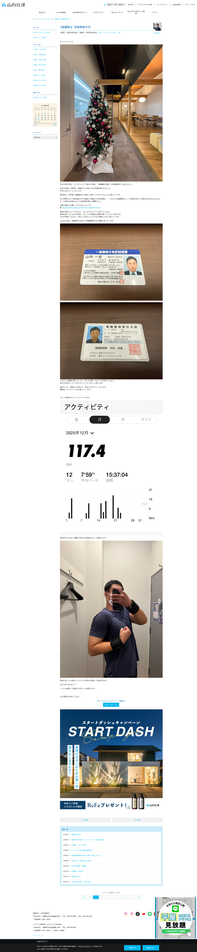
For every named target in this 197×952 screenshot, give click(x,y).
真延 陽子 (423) (40, 65)
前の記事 (85, 820)
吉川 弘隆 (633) (40, 54)
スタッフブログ (190, 4)
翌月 (54, 125)
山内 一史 (116, 32)
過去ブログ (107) (40, 85)
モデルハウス (98, 12)
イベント (155, 12)
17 (39, 117)
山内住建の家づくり (79, 12)
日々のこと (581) (40, 37)
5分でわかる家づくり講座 (136, 12)
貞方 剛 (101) (39, 70)
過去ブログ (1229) (40, 97)
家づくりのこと (105, 32)
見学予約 (131, 4)
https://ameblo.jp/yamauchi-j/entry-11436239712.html (81, 208)
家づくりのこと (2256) (42, 32)
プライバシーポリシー (84, 946)
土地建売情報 (176, 4)
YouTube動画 (61, 12)
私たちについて (117, 12)
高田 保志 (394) (40, 60)
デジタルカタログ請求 (145, 4)
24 (39, 119)
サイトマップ (38, 935)
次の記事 (137, 820)
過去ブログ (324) (40, 80)
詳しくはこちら (112, 705)
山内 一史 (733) (40, 49)
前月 (35, 125)
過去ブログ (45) (39, 75)
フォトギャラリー (162, 4)
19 (45, 117)
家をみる (42, 12)
